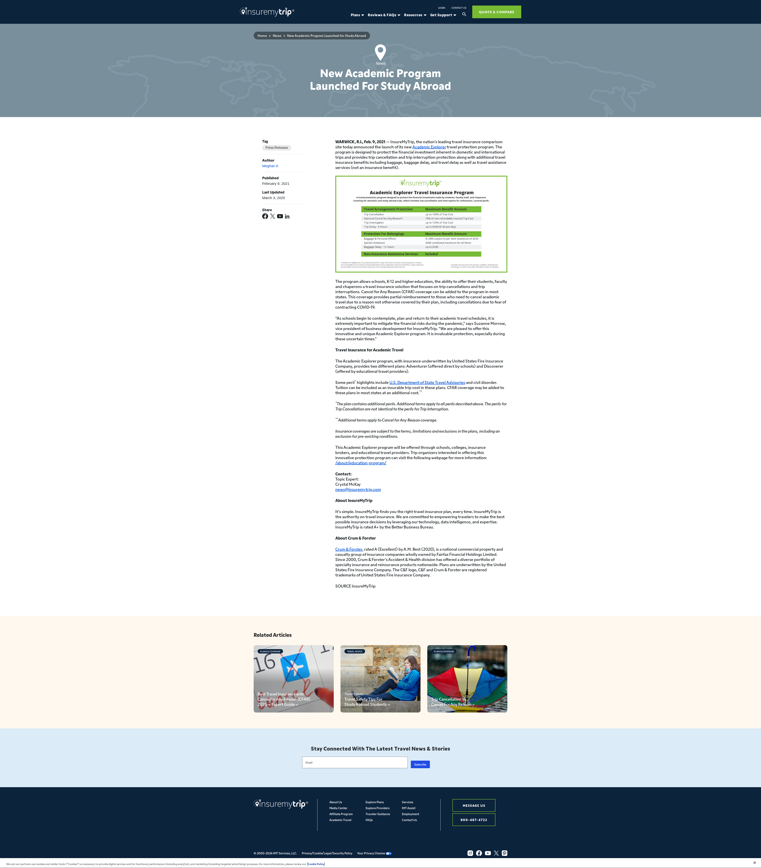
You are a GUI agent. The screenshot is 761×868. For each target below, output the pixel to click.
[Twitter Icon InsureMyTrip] (496, 853)
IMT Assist (408, 808)
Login (441, 7)
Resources (413, 15)
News (277, 35)
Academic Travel (340, 820)
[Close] (754, 862)
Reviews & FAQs (382, 15)
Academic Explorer (429, 146)
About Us (335, 802)
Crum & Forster (348, 549)
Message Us (474, 805)
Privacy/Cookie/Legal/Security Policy (327, 853)
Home (262, 35)
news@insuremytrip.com (358, 489)
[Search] (464, 15)
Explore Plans (375, 802)
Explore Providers (378, 808)
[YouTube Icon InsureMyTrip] (488, 853)
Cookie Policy (316, 864)
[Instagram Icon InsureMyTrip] (470, 853)
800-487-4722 (474, 819)
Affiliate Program (341, 814)
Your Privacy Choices (371, 853)
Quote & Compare (496, 12)
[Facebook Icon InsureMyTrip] (479, 853)
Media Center (338, 808)
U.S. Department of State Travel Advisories (427, 382)
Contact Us (458, 7)
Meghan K (270, 166)
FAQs (369, 820)
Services (407, 802)
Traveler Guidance (378, 814)
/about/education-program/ (360, 462)
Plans (355, 15)
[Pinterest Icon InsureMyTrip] (504, 853)
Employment (410, 814)
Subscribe (420, 764)
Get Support (441, 15)
